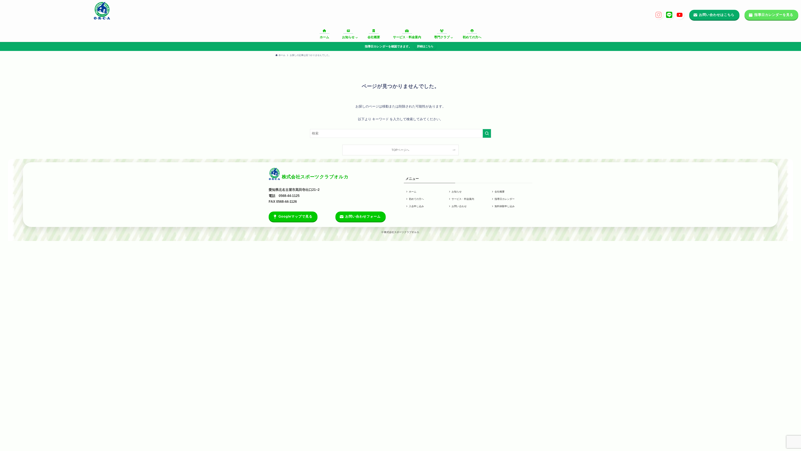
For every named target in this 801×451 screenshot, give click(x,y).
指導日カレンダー (505, 199)
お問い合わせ (459, 206)
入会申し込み (416, 206)
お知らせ (457, 191)
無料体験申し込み (505, 206)
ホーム (412, 191)
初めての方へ (416, 199)
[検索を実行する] (487, 133)
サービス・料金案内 (463, 199)
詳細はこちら (425, 46)
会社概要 (500, 191)
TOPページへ (400, 150)
